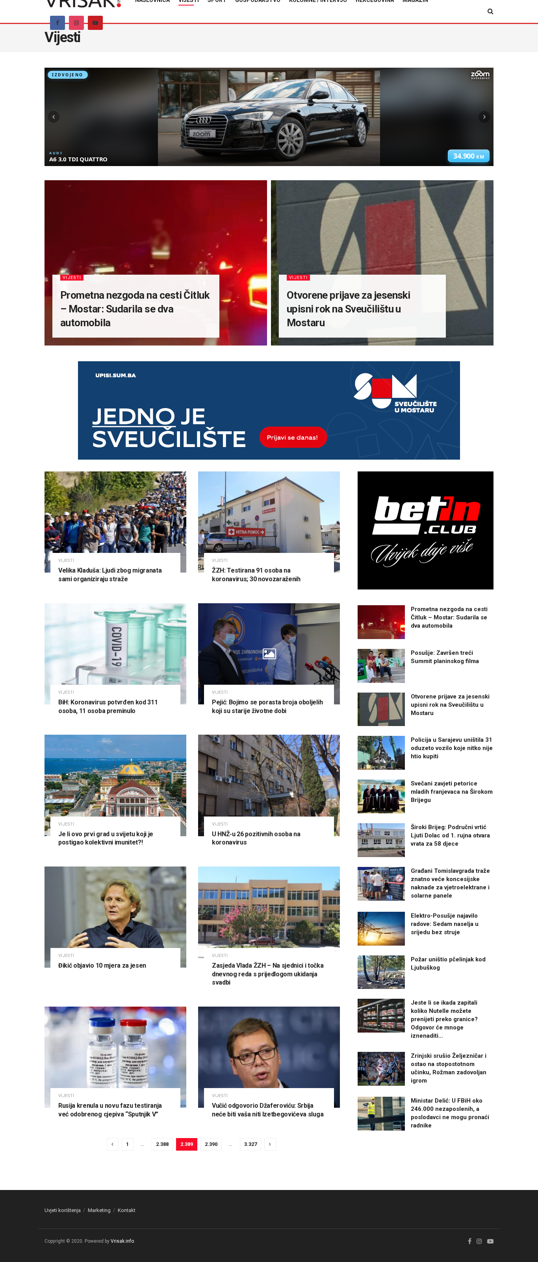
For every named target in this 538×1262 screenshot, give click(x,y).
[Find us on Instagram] (76, 22)
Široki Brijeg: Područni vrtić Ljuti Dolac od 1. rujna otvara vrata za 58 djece (450, 835)
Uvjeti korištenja (63, 1210)
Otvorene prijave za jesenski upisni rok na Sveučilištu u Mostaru (348, 309)
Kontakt (126, 1210)
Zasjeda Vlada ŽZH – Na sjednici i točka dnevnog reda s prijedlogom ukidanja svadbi (268, 974)
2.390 (211, 1144)
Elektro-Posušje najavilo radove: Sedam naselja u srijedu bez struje (445, 924)
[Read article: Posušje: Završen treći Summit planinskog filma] (381, 666)
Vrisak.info (122, 1241)
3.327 (250, 1144)
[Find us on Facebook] (57, 22)
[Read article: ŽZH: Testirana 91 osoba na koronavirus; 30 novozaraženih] (269, 522)
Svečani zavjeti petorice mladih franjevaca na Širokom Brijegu (452, 792)
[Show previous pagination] (113, 1144)
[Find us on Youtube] (95, 22)
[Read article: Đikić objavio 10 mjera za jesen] (115, 917)
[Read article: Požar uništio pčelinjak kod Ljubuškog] (381, 972)
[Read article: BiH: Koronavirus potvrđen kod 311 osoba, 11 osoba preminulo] (115, 653)
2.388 (162, 1144)
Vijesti (72, 277)
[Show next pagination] (270, 1144)
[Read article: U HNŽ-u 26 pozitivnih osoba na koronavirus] (269, 785)
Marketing (99, 1210)
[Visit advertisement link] (269, 416)
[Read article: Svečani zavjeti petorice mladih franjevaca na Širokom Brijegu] (381, 796)
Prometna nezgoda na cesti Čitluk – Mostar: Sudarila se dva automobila (134, 309)
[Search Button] (490, 11)
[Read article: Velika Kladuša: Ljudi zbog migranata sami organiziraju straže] (115, 522)
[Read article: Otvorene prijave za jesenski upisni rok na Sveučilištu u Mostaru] (381, 709)
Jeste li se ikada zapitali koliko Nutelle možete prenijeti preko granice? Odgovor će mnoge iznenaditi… (444, 1019)
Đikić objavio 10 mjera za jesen (102, 965)
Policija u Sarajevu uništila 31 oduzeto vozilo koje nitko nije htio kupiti (452, 748)
